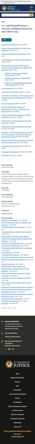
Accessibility (17, 390)
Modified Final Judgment (9, 45)
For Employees (17, 402)
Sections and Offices (11, 333)
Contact (16, 436)
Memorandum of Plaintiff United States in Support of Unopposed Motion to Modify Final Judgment (16, 68)
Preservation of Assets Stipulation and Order (16, 121)
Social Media (9, 343)
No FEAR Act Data (17, 410)
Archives (17, 381)
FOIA (17, 386)
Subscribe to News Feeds (12, 345)
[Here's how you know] (17, 2)
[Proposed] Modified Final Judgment (13, 54)
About (17, 373)
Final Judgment (6, 88)
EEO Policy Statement (17, 414)
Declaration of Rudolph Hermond (12, 243)
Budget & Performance (17, 377)
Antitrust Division (7, 213)
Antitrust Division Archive (12, 336)
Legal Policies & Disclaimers (17, 394)
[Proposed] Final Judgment (10, 92)
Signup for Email (12, 341)
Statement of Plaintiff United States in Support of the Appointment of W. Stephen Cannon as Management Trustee (17, 135)
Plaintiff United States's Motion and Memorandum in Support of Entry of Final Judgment (15, 109)
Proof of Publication (8, 103)
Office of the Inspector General (17, 406)
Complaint (4, 155)
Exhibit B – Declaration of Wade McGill (17, 78)
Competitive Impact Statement (11, 146)
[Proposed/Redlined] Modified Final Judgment (16, 248)
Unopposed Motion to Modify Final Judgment (16, 60)
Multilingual (17, 422)
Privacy (17, 398)
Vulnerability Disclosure (17, 418)
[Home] (11, 10)
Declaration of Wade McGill (10, 246)
